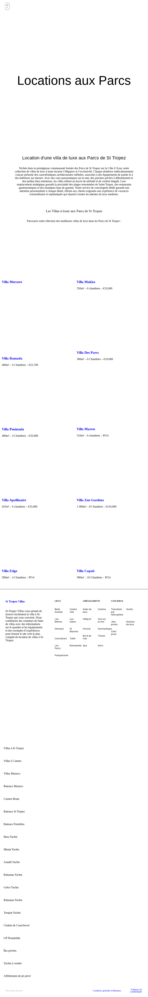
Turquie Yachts (12, 912)
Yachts (129, 609)
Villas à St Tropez (14, 748)
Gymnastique (105, 628)
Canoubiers (61, 638)
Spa (85, 645)
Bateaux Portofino (14, 824)
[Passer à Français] (18, 680)
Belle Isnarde (59, 610)
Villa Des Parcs (88, 352)
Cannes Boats (11, 798)
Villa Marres (86, 429)
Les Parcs (58, 647)
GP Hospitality (12, 938)
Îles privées (10, 950)
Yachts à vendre (13, 963)
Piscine (87, 628)
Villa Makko (86, 282)
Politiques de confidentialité (136, 990)
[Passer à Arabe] (18, 660)
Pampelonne (61, 655)
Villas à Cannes (12, 760)
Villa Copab (86, 571)
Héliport (87, 619)
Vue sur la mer (102, 620)
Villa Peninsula (13, 429)
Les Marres (58, 620)
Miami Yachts (11, 849)
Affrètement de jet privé (17, 975)
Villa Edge (9, 571)
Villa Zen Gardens (90, 500)
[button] (145, 6)
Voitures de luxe (130, 623)
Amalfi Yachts (12, 862)
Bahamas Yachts (13, 874)
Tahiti (72, 638)
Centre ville (73, 610)
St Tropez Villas (15, 601)
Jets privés (114, 623)
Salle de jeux (87, 610)
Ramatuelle (76, 645)
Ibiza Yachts (10, 836)
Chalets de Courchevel (16, 925)
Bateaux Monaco (13, 786)
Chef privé (113, 633)
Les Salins (73, 620)
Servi (100, 645)
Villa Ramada (12, 358)
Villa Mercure (12, 282)
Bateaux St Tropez (14, 811)
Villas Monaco (12, 773)
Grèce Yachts (11, 887)
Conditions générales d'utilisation (107, 990)
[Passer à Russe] (18, 700)
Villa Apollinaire (14, 500)
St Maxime (74, 630)
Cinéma (102, 609)
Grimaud (59, 628)
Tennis (101, 635)
